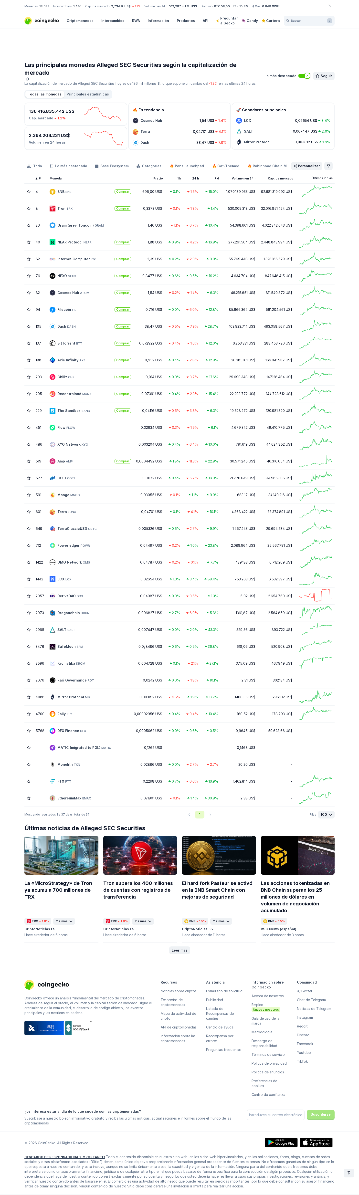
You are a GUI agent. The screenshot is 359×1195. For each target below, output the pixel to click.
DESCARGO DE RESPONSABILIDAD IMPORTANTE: (64, 1157)
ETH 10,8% (240, 6)
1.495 (77, 6)
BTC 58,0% (222, 6)
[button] (87, 94)
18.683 (44, 6)
